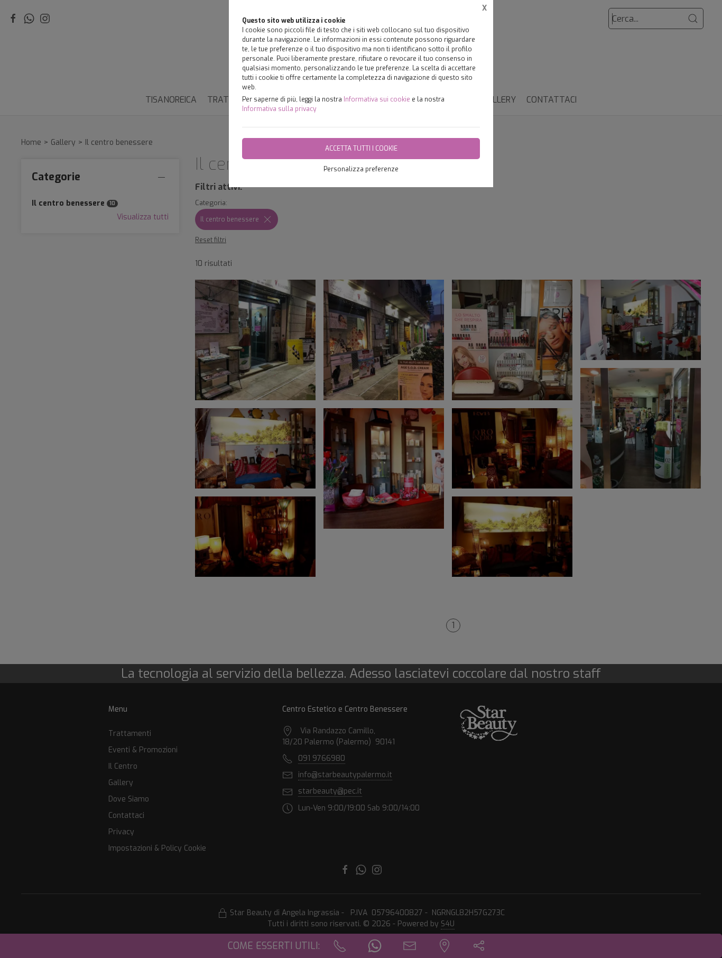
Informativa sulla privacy (279, 109)
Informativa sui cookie (377, 99)
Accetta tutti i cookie (361, 148)
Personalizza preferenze (361, 169)
